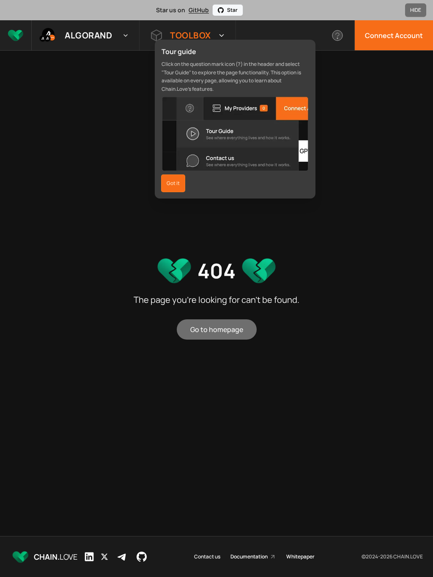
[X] (104, 556)
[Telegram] (122, 556)
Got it (173, 183)
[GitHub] (142, 557)
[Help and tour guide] (338, 35)
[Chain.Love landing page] (15, 35)
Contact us (207, 556)
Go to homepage (216, 329)
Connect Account (394, 35)
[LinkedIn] (89, 557)
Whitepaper (300, 556)
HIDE (415, 10)
